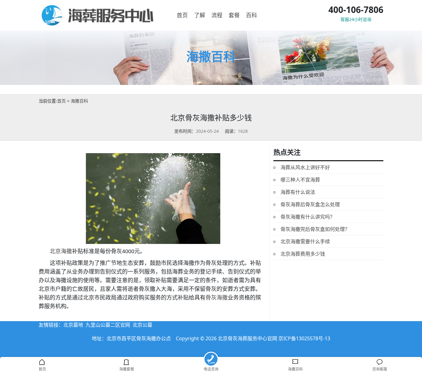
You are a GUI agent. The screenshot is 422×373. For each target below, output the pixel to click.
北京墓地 (73, 324)
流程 (216, 15)
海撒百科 (79, 101)
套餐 (234, 15)
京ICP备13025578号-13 (304, 338)
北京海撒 (61, 251)
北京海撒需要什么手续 (305, 241)
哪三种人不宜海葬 (300, 179)
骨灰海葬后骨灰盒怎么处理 (310, 204)
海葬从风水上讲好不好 (305, 167)
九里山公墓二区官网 (108, 324)
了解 (199, 15)
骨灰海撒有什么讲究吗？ (308, 216)
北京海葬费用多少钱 (303, 253)
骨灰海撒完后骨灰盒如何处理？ (315, 229)
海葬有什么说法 (298, 192)
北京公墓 (142, 324)
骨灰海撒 (216, 298)
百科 (251, 15)
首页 (182, 15)
